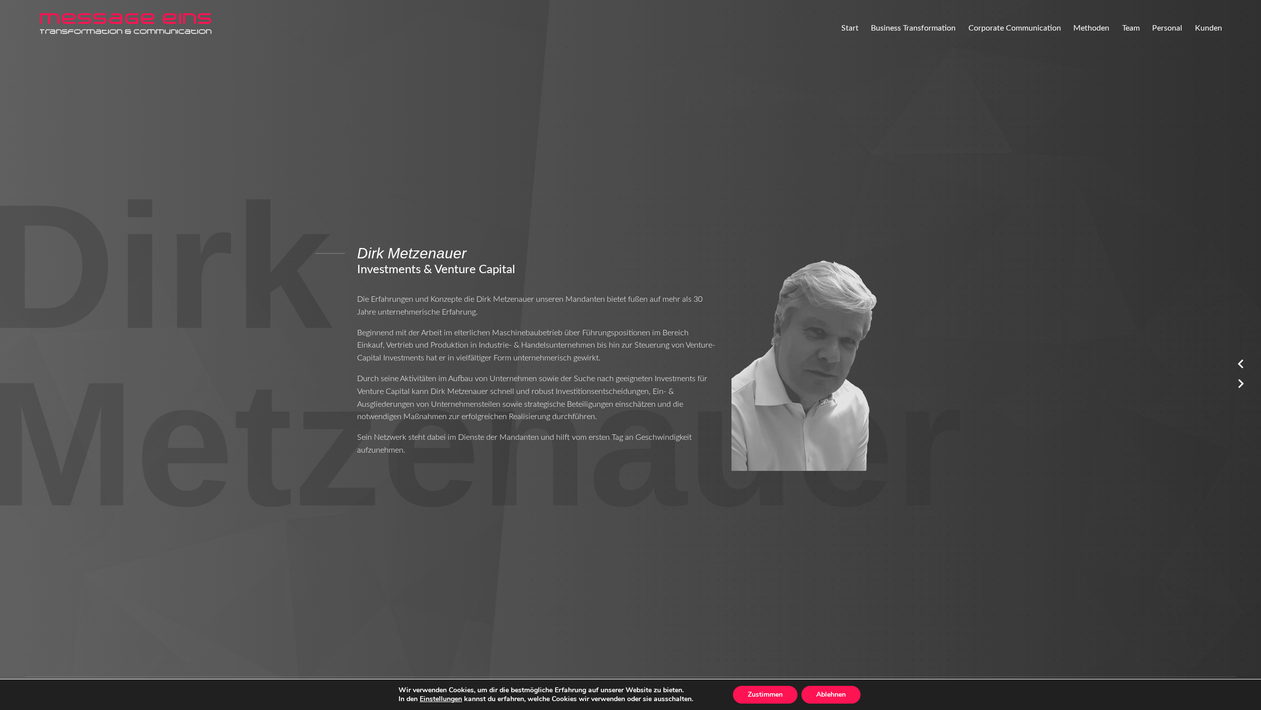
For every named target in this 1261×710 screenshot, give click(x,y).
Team (1131, 28)
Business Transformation (913, 28)
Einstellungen (441, 699)
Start (850, 28)
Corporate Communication (1014, 28)
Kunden (1208, 28)
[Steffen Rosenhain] (1241, 387)
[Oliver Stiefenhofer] (1241, 367)
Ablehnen (831, 694)
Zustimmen (765, 694)
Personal (1167, 28)
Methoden (1091, 28)
